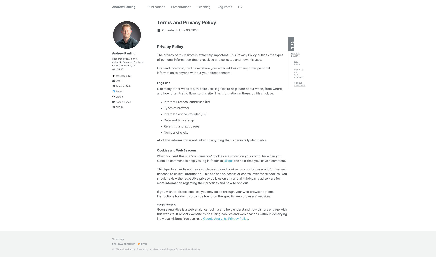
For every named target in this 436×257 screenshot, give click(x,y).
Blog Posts (224, 7)
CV (240, 7)
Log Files (295, 63)
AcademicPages (165, 249)
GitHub (130, 244)
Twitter (119, 91)
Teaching (204, 7)
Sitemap (118, 239)
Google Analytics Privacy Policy (225, 218)
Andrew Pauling (123, 7)
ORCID (119, 107)
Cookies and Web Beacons (295, 73)
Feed (144, 244)
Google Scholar (123, 102)
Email (118, 80)
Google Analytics (295, 84)
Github (119, 96)
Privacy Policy (292, 54)
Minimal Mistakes (191, 249)
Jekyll (152, 249)
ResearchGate (123, 86)
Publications (156, 7)
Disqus (228, 161)
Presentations (181, 7)
